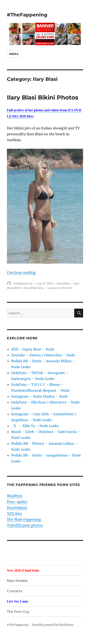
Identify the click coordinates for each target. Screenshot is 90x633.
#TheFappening (27, 15)
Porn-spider (17, 502)
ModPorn (14, 496)
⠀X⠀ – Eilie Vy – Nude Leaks (35, 426)
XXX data (14, 513)
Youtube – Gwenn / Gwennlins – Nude (43, 355)
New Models (17, 581)
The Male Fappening (24, 519)
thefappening (22, 283)
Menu (13, 54)
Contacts (14, 591)
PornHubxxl (17, 508)
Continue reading (21, 272)
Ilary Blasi (63, 283)
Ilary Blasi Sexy (34, 287)
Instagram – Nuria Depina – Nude (39, 396)
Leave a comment (60, 287)
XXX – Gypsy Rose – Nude (32, 349)
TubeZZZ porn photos (25, 525)
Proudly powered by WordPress (53, 625)
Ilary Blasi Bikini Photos (42, 97)
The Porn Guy (18, 612)
